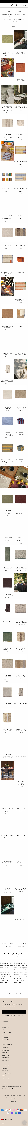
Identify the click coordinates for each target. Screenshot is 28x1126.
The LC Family (5, 1055)
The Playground (6, 1060)
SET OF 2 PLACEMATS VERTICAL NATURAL (20, 863)
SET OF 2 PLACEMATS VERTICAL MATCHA (7, 52)
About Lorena (5, 1047)
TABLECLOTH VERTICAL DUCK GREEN (7, 650)
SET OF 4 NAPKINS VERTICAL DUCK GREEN (7, 810)
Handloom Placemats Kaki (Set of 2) (7, 512)
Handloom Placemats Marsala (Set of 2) (21, 512)
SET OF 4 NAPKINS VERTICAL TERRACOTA (20, 945)
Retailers (4, 1075)
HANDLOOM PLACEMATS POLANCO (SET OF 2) (7, 136)
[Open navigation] (2, 5)
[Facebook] (5, 1089)
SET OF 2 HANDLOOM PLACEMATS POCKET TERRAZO (7, 461)
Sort (13, 26)
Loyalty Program (7, 1097)
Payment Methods (21, 1095)
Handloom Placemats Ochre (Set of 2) (7, 326)
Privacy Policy (6, 1095)
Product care (5, 1034)
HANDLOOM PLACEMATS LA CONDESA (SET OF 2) (21, 245)
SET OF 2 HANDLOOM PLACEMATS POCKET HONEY (20, 163)
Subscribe (14, 1011)
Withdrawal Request (7, 1039)
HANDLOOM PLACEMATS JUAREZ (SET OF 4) (21, 407)
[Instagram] (2, 1089)
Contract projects (6, 1073)
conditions (20, 1015)
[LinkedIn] (15, 1089)
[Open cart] (26, 5)
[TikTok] (12, 1089)
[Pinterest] (9, 1089)
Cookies (13, 1095)
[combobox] (14, 1119)
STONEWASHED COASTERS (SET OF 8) (20, 217)
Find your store (6, 1027)
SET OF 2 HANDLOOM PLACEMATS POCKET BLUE (20, 190)
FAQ (3, 1029)
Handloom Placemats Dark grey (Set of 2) (7, 756)
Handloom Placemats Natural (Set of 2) (7, 245)
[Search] (4, 5)
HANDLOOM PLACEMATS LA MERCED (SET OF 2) (20, 677)
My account (5, 1037)
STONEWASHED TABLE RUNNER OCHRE (7, 353)
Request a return (6, 1032)
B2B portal (4, 1068)
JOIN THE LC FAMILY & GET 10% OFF (14, 3)
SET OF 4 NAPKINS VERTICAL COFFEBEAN (7, 945)
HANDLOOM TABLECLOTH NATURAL (7, 407)
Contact (4, 1025)
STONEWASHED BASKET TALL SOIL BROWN (7, 863)
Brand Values (5, 1050)
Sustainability (5, 1052)
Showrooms (5, 1070)
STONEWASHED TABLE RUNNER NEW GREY (21, 108)
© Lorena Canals (14, 1101)
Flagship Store (5, 1057)
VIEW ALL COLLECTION (14, 993)
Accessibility (14, 1098)
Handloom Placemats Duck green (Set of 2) (20, 918)
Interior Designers (6, 1078)
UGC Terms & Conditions (18, 1097)
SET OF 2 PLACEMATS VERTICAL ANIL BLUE (7, 434)
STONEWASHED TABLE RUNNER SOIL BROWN (7, 539)
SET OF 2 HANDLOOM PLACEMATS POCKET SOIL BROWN (7, 272)
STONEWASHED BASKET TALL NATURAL (20, 136)
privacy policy (11, 1016)
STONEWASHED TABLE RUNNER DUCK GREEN (7, 567)
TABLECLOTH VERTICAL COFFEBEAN (20, 783)
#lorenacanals (17, 1086)
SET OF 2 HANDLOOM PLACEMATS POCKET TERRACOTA (20, 299)
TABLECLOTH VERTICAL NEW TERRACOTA (20, 81)
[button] (7, 972)
